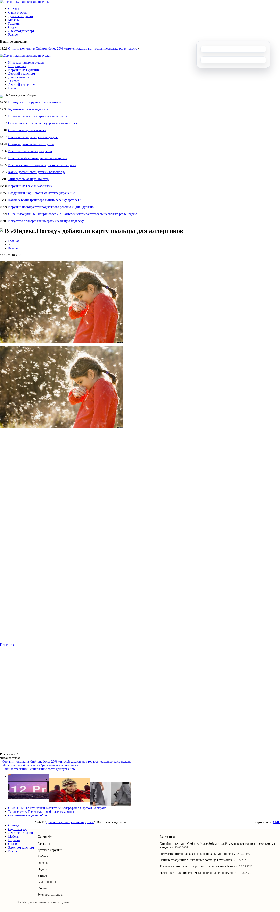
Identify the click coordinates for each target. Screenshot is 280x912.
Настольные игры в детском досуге (33, 137)
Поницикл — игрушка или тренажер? (34, 102)
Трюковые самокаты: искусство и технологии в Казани (198, 866)
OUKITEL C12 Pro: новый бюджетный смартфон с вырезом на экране (57, 808)
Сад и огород (17, 12)
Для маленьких (18, 77)
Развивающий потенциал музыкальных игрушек (42, 165)
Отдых (13, 27)
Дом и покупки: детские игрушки (70, 822)
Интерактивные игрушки (26, 62)
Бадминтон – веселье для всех (29, 109)
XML (276, 822)
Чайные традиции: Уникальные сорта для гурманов (38, 769)
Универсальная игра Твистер (28, 179)
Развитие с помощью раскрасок (30, 151)
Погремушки (17, 66)
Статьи (42, 888)
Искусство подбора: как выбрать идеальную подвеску (46, 221)
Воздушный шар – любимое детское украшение (41, 193)
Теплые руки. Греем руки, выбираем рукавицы (41, 811)
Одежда (13, 8)
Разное (13, 34)
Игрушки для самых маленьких (30, 186)
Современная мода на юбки (27, 815)
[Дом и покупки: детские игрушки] (25, 1)
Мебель (13, 20)
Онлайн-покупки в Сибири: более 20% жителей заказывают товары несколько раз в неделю (72, 48)
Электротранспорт (21, 31)
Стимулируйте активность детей (31, 144)
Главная (13, 241)
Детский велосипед (21, 84)
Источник (7, 644)
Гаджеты (14, 23)
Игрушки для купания (23, 70)
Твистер (13, 81)
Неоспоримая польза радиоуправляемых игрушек (42, 123)
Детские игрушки (20, 16)
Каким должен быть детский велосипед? (36, 172)
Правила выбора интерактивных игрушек (37, 158)
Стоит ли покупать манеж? (27, 130)
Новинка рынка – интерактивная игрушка (37, 116)
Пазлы (12, 88)
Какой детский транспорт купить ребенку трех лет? (44, 200)
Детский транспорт (21, 73)
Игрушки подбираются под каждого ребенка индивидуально (51, 207)
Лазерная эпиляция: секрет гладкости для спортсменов (198, 872)
